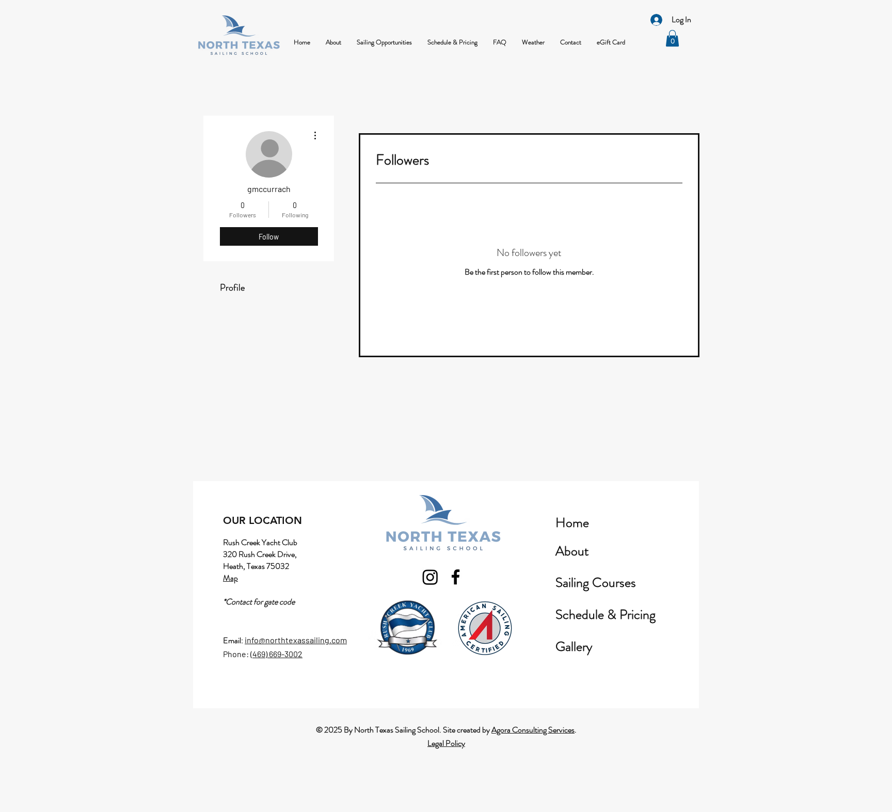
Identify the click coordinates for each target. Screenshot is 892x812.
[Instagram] (430, 577)
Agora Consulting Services (533, 730)
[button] (333, 42)
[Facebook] (455, 577)
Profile (232, 287)
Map (230, 578)
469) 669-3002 (277, 654)
